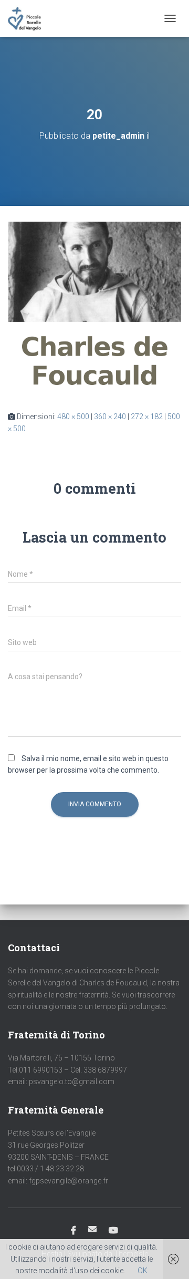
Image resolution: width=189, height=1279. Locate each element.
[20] (94, 308)
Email (92, 1229)
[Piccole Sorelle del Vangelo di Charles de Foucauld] (28, 18)
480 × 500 (73, 416)
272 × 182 (147, 416)
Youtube (113, 1231)
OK (143, 1270)
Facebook (73, 1231)
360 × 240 (110, 416)
